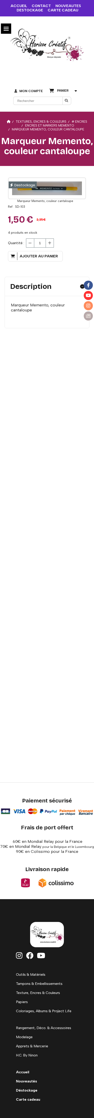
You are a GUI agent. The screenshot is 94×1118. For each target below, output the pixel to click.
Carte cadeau (28, 1099)
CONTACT (41, 6)
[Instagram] (88, 305)
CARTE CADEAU (63, 10)
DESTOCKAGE (30, 10)
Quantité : (16, 243)
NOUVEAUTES (68, 6)
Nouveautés (26, 1081)
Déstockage (26, 1090)
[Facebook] (88, 285)
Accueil (22, 1072)
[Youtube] (88, 295)
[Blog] (88, 316)
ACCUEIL (18, 6)
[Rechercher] (67, 101)
